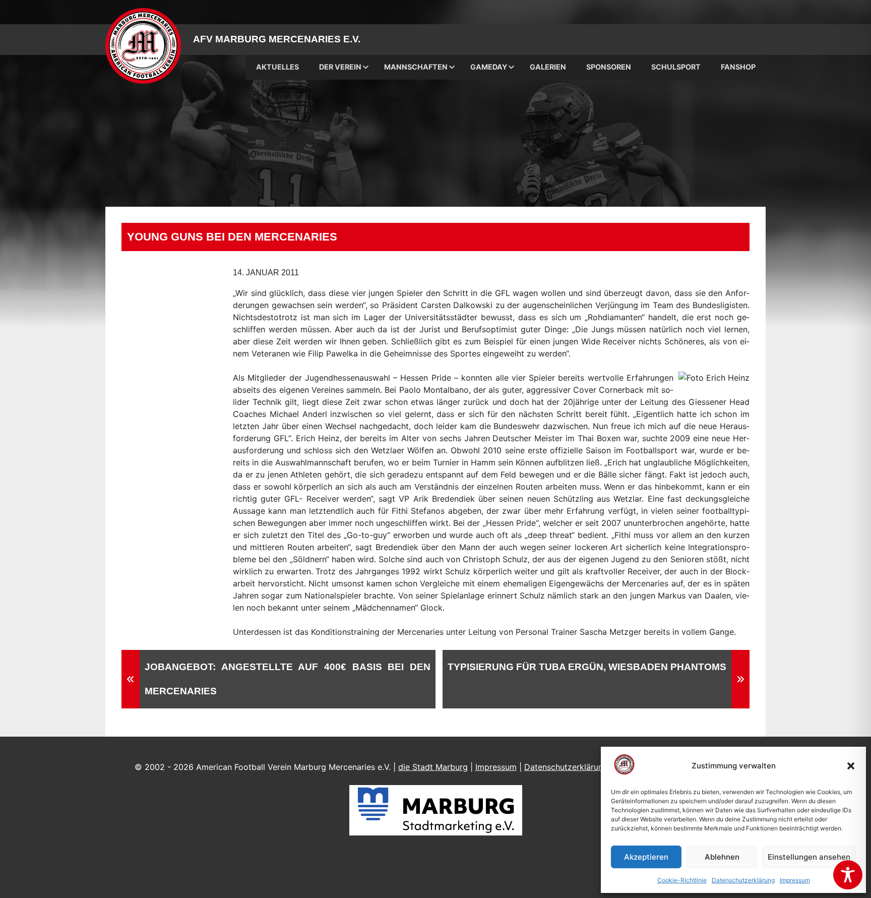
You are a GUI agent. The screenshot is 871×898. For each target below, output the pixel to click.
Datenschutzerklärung (743, 880)
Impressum (795, 880)
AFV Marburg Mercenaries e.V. (276, 39)
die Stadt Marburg (433, 767)
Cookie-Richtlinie (682, 880)
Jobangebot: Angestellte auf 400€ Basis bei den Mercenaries (287, 679)
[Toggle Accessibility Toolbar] (847, 874)
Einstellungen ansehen (809, 857)
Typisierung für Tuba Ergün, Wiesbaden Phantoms (587, 667)
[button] (851, 766)
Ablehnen (722, 857)
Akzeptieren (646, 857)
